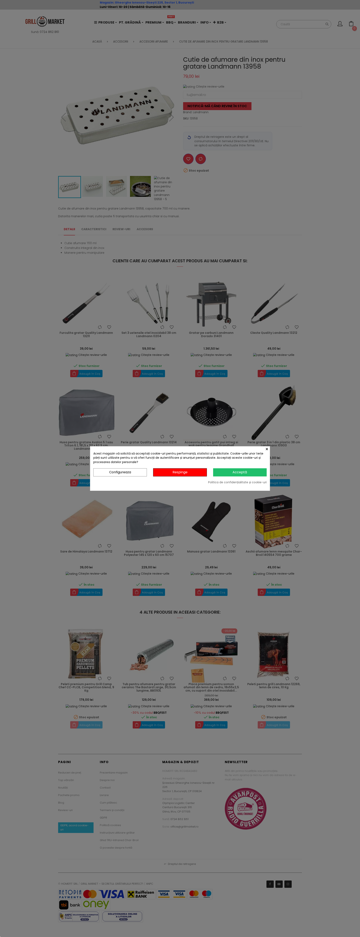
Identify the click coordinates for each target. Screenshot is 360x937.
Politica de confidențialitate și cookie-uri (237, 482)
